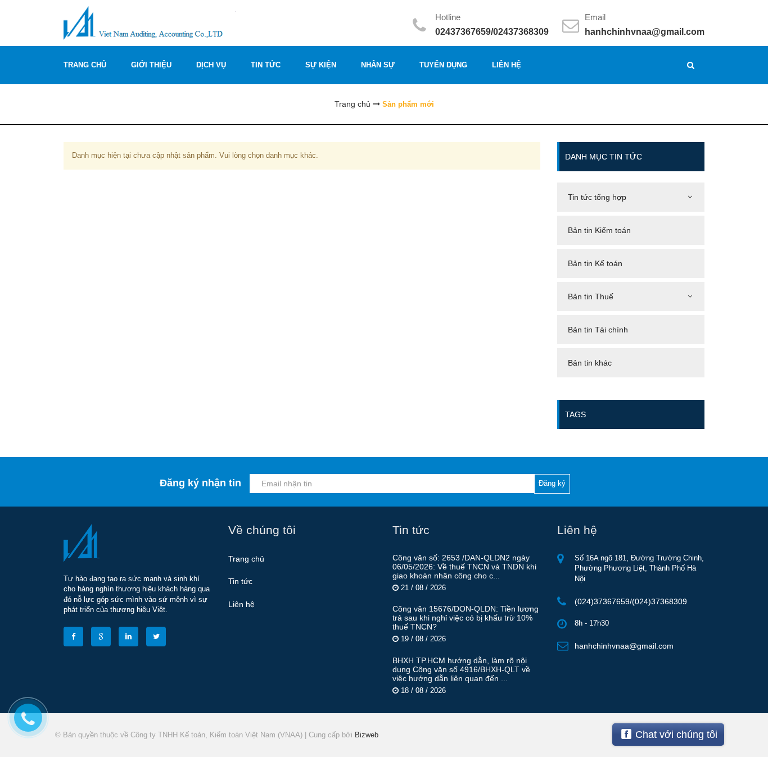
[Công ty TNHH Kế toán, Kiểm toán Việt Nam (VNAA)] (220, 22)
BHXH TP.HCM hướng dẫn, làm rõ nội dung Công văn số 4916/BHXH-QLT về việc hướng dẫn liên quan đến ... (461, 669)
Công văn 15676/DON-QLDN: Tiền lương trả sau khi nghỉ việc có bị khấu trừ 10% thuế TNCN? (465, 617)
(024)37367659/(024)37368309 (631, 601)
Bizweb (366, 735)
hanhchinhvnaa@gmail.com (644, 32)
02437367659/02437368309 (492, 32)
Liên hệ (241, 604)
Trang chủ (246, 558)
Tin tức (240, 581)
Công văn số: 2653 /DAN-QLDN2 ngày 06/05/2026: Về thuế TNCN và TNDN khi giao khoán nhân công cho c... (464, 566)
